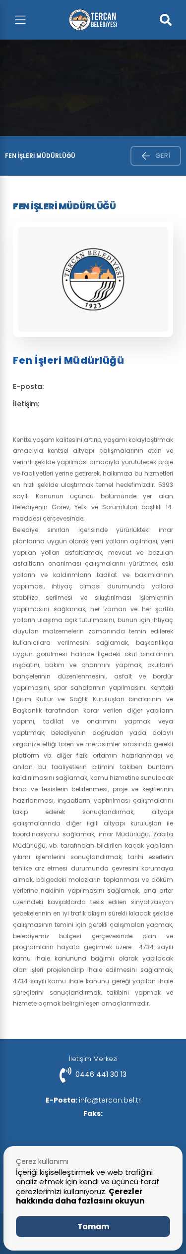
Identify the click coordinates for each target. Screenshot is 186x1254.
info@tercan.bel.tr (93, 1100)
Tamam (93, 1226)
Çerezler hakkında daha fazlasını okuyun (80, 1196)
